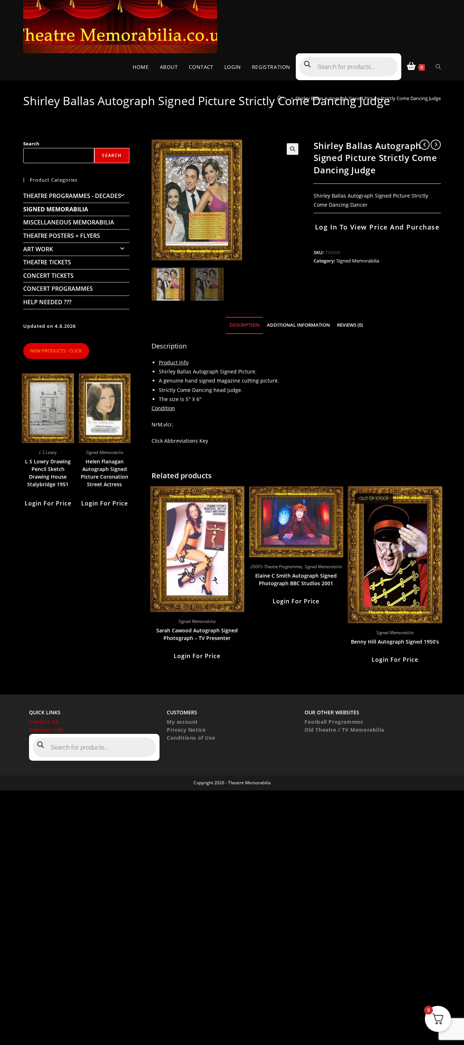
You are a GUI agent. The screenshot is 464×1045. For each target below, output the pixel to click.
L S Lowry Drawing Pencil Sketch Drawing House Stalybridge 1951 (48, 473)
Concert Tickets (48, 276)
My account (182, 721)
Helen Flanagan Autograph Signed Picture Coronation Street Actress (104, 473)
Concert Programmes (58, 289)
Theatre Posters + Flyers (61, 236)
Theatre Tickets (47, 262)
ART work (38, 249)
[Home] (279, 98)
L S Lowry (48, 452)
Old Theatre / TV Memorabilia (344, 729)
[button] (292, 149)
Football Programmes (333, 721)
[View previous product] (424, 145)
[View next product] (436, 145)
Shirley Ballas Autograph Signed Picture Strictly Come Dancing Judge (368, 98)
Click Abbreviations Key (180, 440)
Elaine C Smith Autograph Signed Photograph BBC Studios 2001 (296, 579)
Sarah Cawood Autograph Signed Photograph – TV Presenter (197, 634)
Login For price (197, 656)
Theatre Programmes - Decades (72, 196)
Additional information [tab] (298, 325)
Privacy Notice (186, 729)
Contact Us (44, 721)
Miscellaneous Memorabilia (68, 222)
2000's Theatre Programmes (276, 566)
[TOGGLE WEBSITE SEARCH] (438, 66)
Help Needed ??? (47, 302)
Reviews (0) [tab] (350, 325)
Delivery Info (46, 729)
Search (31, 143)
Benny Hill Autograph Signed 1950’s (395, 641)
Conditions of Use (191, 737)
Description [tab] (244, 325)
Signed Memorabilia (357, 260)
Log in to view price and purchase (377, 227)
